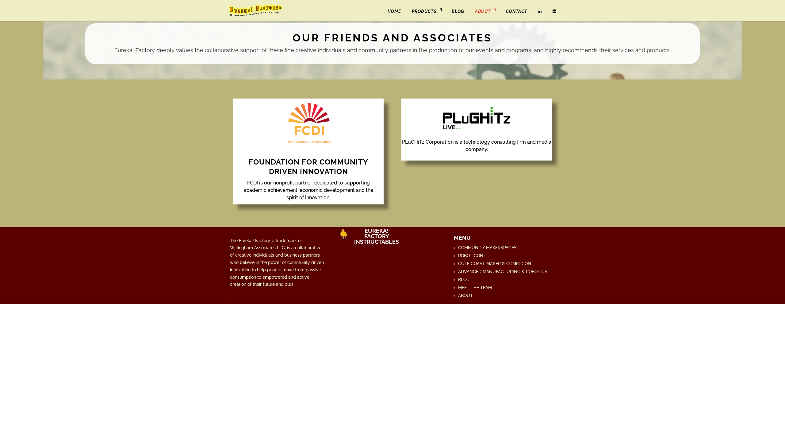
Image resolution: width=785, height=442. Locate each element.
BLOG (458, 11)
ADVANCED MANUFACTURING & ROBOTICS (502, 271)
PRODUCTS (424, 11)
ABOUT (483, 11)
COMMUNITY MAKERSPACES (487, 247)
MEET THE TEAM (475, 287)
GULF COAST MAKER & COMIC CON (494, 263)
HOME (394, 11)
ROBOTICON (470, 255)
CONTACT (516, 11)
